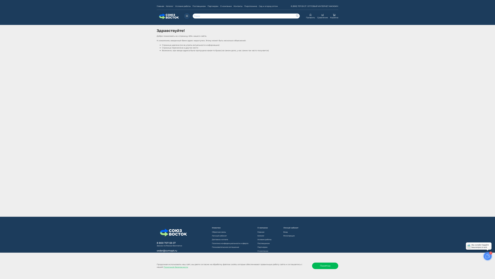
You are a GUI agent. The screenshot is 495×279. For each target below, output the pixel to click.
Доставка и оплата (220, 240)
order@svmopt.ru (167, 250)
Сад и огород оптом (268, 6)
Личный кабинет (219, 236)
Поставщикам (199, 6)
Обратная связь (219, 232)
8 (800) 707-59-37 (298, 6)
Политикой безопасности (176, 267)
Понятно (325, 265)
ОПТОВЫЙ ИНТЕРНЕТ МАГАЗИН (322, 6)
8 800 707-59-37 (166, 242)
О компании (226, 6)
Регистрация (289, 236)
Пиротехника (250, 6)
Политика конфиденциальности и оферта (230, 243)
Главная (160, 6)
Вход (285, 232)
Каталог (169, 6)
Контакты (238, 6)
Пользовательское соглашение (225, 247)
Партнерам (213, 6)
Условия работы (183, 6)
